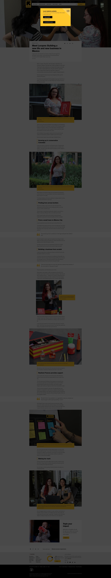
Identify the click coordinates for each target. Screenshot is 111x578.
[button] (47, 17)
